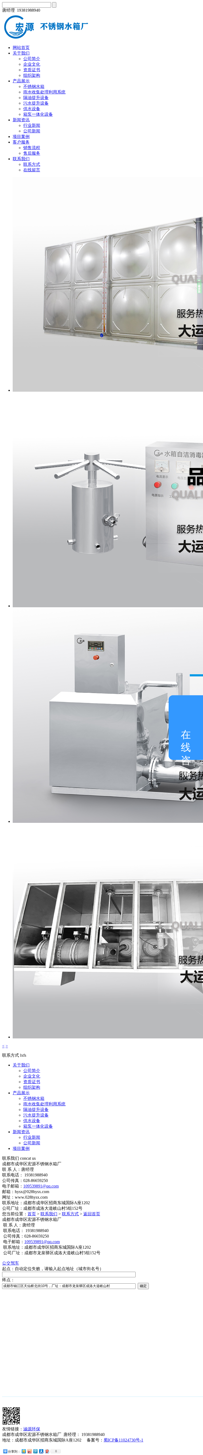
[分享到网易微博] (47, 1451)
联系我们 (21, 159)
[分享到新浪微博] (29, 1451)
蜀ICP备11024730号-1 (123, 1440)
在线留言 (31, 170)
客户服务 (21, 142)
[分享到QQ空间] (23, 1451)
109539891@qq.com (41, 1186)
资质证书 (31, 70)
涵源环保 (31, 1429)
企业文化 (31, 64)
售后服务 (31, 153)
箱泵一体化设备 (38, 114)
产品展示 (21, 81)
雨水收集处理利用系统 (44, 92)
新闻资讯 (21, 120)
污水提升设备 (36, 103)
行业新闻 (31, 125)
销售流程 (31, 147)
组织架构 (31, 75)
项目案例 (21, 136)
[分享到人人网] (41, 1451)
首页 (31, 1214)
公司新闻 (31, 131)
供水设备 (31, 108)
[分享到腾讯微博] (35, 1451)
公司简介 (31, 58)
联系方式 (31, 164)
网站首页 (21, 47)
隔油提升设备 (36, 97)
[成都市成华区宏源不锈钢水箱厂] (48, 38)
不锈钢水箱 (33, 86)
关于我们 (21, 53)
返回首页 (91, 1214)
